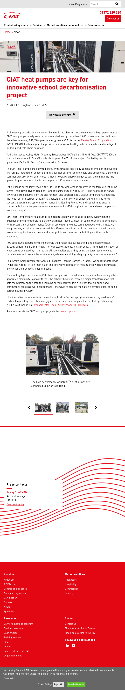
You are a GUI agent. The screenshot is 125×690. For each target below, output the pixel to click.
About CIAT (9, 579)
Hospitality (70, 584)
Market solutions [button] (57, 25)
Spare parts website (16, 651)
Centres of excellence (15, 588)
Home (7, 32)
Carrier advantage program (18, 623)
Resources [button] (94, 25)
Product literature (13, 628)
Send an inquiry (15, 504)
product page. (68, 311)
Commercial (71, 588)
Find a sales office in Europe (80, 628)
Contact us (70, 623)
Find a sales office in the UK (80, 632)
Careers (8, 602)
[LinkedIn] (67, 645)
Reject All (58, 684)
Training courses (12, 637)
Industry (69, 593)
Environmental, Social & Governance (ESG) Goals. (60, 305)
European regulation (15, 593)
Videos (7, 646)
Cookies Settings (45, 684)
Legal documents (13, 655)
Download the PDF (64, 116)
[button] (6, 4)
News (7, 606)
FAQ (6, 641)
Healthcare (71, 579)
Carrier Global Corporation (96, 140)
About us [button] (77, 25)
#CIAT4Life (10, 584)
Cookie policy (9, 678)
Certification (10, 597)
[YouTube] (73, 645)
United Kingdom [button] (76, 4)
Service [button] (37, 25)
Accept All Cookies (76, 684)
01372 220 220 (110, 12)
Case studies (10, 632)
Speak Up (9, 611)
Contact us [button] (113, 18)
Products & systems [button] (16, 25)
